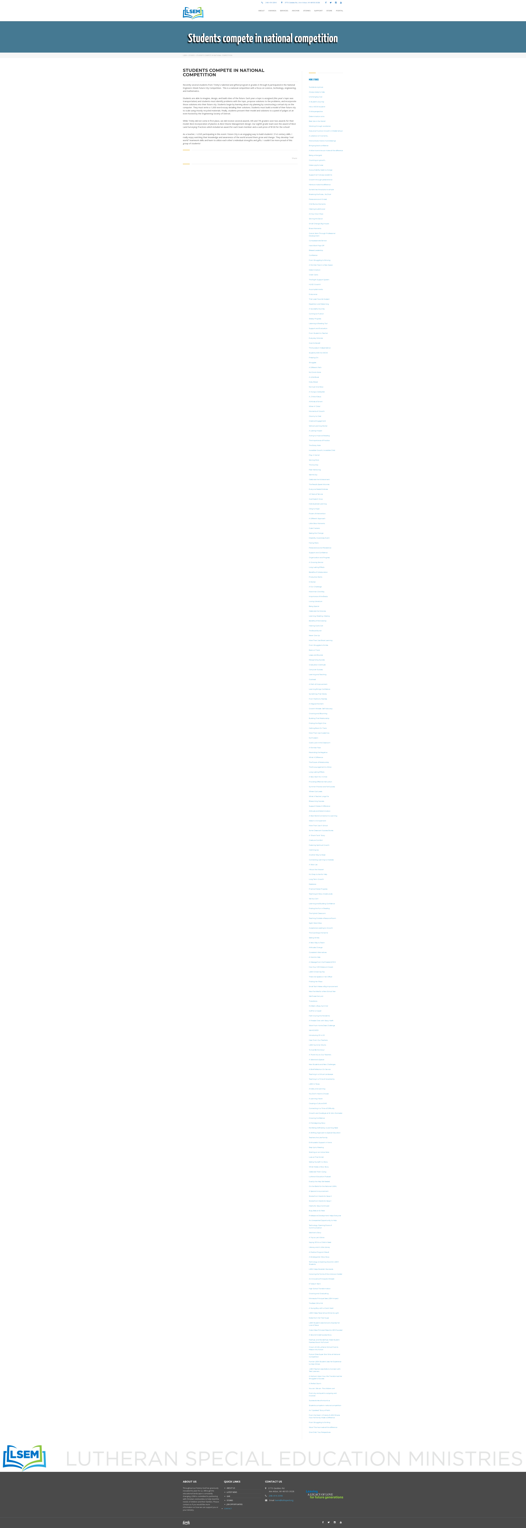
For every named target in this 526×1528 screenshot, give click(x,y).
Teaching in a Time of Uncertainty (322, 1079)
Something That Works (318, 694)
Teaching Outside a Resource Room (322, 918)
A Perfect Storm (315, 1383)
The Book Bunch (315, 631)
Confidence (313, 255)
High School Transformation (320, 1289)
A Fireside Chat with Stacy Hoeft (321, 1020)
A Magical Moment (316, 704)
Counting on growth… (317, 160)
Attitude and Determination (319, 811)
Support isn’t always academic (320, 175)
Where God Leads (315, 791)
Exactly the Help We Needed (319, 1181)
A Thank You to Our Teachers (320, 1055)
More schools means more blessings (322, 141)
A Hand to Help (314, 957)
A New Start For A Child (318, 777)
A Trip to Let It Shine (316, 1237)
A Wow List (313, 864)
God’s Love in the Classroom (319, 743)
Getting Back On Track (318, 728)
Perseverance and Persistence (320, 548)
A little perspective (316, 111)
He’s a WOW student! (317, 107)
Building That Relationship (319, 718)
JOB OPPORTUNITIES (234, 1504)
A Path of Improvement (318, 684)
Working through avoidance (320, 126)
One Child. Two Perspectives (320, 1432)
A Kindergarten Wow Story (319, 1257)
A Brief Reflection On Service (320, 1069)
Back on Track (314, 650)
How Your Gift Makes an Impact (321, 967)
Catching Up (314, 850)
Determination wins (316, 116)
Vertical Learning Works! (318, 426)
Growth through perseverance (320, 180)
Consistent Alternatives (317, 952)
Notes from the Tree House (319, 1318)
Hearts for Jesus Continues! (319, 1206)
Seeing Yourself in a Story (318, 1162)
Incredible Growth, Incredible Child (322, 450)
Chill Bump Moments (317, 204)
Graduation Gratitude (317, 665)
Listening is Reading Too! (318, 323)
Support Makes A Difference (319, 806)
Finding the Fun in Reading (319, 908)
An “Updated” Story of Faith (319, 1410)
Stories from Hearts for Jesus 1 (320, 1201)
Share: (294, 158)
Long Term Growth (316, 879)
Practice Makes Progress (318, 889)
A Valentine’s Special (316, 1060)
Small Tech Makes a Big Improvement (323, 986)
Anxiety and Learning (317, 1089)
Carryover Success (316, 669)
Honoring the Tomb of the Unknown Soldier (325, 1274)
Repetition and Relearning (319, 304)
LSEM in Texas (314, 1084)
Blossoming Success (316, 801)
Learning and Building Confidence (322, 904)
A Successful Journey (317, 309)
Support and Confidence (318, 553)
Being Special (314, 606)
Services (284, 11)
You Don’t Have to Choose (319, 1094)
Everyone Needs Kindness (318, 489)
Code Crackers (314, 528)
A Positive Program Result (319, 1252)
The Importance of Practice (319, 440)
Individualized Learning (318, 504)
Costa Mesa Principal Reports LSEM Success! (325, 1330)
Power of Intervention (317, 513)
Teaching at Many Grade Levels (320, 894)
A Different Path (315, 367)
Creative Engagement (317, 421)
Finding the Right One (317, 723)
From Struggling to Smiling (319, 1422)
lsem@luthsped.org (284, 1500)
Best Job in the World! (317, 121)
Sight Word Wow (315, 923)
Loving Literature (315, 601)
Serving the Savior (316, 219)
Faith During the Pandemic (319, 1016)
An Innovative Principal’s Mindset (321, 1279)
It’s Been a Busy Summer (318, 1006)
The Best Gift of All (316, 1303)
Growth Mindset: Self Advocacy (321, 709)
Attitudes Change (315, 947)
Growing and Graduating (319, 1293)
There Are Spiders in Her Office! (320, 977)
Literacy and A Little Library (319, 1247)
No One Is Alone (315, 372)
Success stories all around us (319, 1400)
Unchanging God (315, 97)
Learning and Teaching (317, 674)
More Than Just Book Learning (320, 640)
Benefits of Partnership (317, 621)
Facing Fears (313, 543)
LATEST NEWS (232, 1492)
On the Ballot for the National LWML (323, 1186)
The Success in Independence (320, 348)
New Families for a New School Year (322, 991)
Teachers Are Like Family (318, 1137)
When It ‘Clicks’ (315, 406)
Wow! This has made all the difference (323, 1427)
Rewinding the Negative (318, 752)
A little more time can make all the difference (326, 150)
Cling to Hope (314, 509)
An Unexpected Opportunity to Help (323, 1220)
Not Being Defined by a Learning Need (323, 1128)
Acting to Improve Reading (319, 436)
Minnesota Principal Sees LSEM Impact (323, 1298)
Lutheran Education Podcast (320, 1176)
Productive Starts (315, 577)
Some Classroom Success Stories (321, 830)
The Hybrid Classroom (317, 913)
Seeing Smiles (314, 938)
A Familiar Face (315, 748)
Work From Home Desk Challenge (322, 1025)
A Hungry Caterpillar (317, 392)
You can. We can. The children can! (322, 1388)
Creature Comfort (316, 840)
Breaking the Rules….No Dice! (320, 194)
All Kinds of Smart (315, 401)
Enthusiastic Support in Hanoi (320, 1142)
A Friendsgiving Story (317, 1123)
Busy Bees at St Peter (317, 1211)
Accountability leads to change (320, 170)
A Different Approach (317, 518)
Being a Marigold (315, 155)
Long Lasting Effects (316, 567)
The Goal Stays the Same (318, 933)
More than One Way (317, 592)
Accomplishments (316, 289)
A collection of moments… (318, 136)
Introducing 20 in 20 (317, 1035)
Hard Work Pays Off (316, 245)
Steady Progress (315, 319)
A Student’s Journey (316, 102)
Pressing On (313, 357)
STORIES (230, 1500)
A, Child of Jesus (315, 397)
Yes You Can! (313, 899)
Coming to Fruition (316, 314)
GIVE (228, 1496)
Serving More (314, 460)
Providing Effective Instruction (320, 782)
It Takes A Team (315, 1284)
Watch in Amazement (317, 821)
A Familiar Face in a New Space (321, 265)
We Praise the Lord (316, 996)
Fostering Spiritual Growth (319, 845)
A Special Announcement (318, 1191)
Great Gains (313, 275)
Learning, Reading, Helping (319, 616)
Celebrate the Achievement (319, 479)
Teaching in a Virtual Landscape (321, 1074)
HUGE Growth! (315, 284)
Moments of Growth (317, 411)
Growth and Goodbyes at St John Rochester (325, 1113)
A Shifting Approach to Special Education (325, 1133)
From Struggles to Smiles (318, 645)
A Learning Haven (316, 1099)
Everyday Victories (316, 338)
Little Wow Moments (317, 523)
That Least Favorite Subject (319, 299)
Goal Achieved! (314, 343)
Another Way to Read (317, 855)
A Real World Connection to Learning (323, 816)
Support (318, 11)
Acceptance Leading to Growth (321, 928)
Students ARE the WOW (318, 353)
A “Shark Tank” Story (317, 835)
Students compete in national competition (325, 1405)
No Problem (313, 738)
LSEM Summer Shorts (317, 1045)
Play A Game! (314, 455)
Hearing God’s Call (316, 626)
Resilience (312, 884)
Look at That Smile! (316, 1157)
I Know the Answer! (316, 869)
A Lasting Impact (315, 431)
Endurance (313, 294)
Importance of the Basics (318, 596)
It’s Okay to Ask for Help (318, 874)
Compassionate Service (318, 241)
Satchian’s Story (315, 1232)
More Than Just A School (318, 825)
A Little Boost (314, 377)
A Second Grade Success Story (320, 1335)
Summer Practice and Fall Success (322, 787)
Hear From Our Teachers (318, 1040)
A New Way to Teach (317, 943)
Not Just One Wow (316, 387)
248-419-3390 (276, 1495)
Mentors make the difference (320, 185)
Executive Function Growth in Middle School (326, 131)
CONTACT (228, 1508)
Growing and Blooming (318, 713)
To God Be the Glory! (317, 1050)
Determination (314, 270)
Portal (339, 11)
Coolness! (312, 679)
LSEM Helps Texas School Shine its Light (324, 1313)
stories (306, 11)
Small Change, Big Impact (319, 224)
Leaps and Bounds (316, 655)
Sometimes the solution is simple (321, 189)
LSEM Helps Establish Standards (321, 1269)
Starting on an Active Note (319, 1152)
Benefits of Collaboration (318, 572)
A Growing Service (316, 562)
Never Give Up (314, 635)
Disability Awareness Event (319, 538)
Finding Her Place (315, 981)
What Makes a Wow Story (319, 1167)
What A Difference (316, 757)
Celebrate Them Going (317, 1172)
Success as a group (316, 87)
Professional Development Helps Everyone (325, 1216)
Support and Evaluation (318, 328)
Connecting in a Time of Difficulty (322, 1108)
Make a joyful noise (316, 165)
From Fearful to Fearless (318, 699)
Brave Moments (315, 228)
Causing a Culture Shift (318, 1103)
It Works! (312, 582)
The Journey (313, 465)
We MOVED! (313, 1030)
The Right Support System (319, 280)
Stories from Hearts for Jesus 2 (320, 1196)
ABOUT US (231, 1488)
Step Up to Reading (316, 1147)
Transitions (313, 1001)
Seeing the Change (316, 533)
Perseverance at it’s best (318, 199)
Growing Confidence (317, 1118)
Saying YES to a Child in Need (320, 1242)
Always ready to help (317, 92)
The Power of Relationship (319, 762)
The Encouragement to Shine (320, 767)
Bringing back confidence (318, 145)
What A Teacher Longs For (319, 796)
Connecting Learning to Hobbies (321, 860)
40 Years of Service (316, 494)
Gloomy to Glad (315, 416)
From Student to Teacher (318, 333)
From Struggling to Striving (319, 260)
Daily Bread (313, 382)
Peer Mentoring (315, 470)
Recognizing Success (317, 660)
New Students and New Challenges (322, 1064)
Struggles (312, 362)
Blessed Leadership (316, 250)
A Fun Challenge (315, 587)
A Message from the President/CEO (322, 962)
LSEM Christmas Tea (317, 972)
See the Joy (313, 475)
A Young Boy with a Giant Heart (321, 1308)
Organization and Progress (319, 557)
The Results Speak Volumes (319, 484)
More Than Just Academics (319, 733)
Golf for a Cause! (315, 1011)
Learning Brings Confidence (319, 689)
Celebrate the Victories (317, 611)
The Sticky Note (315, 445)
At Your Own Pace (316, 214)
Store (329, 11)
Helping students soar (317, 209)
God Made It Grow (316, 499)
